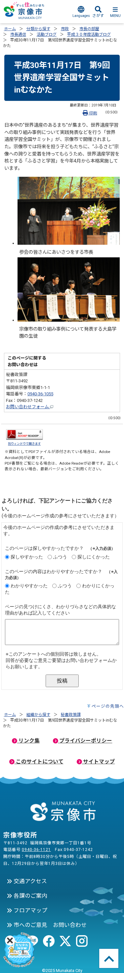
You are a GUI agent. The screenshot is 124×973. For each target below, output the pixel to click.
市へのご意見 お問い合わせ (49, 925)
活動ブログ (47, 34)
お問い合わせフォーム (28, 406)
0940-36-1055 (40, 393)
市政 (65, 29)
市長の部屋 (89, 29)
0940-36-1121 (36, 849)
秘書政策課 (71, 714)
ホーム (10, 29)
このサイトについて (39, 761)
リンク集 (28, 741)
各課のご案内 (29, 895)
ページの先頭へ (108, 706)
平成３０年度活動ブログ (89, 34)
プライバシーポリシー (85, 741)
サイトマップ (98, 761)
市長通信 (18, 34)
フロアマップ (29, 910)
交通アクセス (29, 881)
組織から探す (38, 714)
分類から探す (38, 29)
